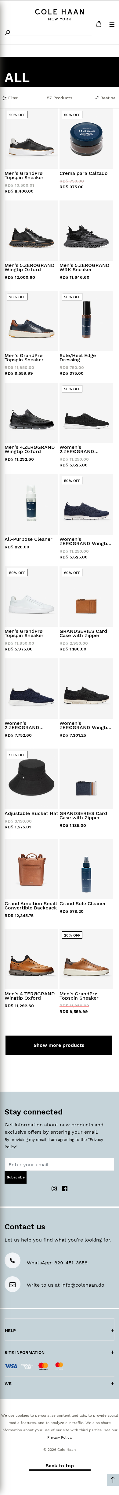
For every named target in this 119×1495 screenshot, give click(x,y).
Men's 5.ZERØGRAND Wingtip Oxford (30, 267)
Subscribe (16, 1177)
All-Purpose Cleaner (28, 539)
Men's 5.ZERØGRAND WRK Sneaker (85, 267)
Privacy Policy (59, 1437)
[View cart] (99, 25)
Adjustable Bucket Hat (31, 813)
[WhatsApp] (12, 1261)
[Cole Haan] (59, 14)
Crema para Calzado (84, 173)
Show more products (59, 1045)
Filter (12, 98)
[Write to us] (12, 1285)
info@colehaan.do (82, 1285)
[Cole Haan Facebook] (65, 1188)
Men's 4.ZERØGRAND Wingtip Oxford (30, 449)
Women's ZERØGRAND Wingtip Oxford (85, 541)
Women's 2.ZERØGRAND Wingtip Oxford (78, 449)
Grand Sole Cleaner (83, 904)
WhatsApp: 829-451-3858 (57, 1263)
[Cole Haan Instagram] (55, 1188)
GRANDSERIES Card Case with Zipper (83, 633)
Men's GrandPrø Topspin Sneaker (24, 175)
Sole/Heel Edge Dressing (78, 357)
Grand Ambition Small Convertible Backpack (31, 906)
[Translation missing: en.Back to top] (113, 1480)
